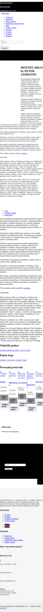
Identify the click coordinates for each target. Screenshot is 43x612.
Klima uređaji (11, 21)
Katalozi (9, 30)
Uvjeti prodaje (10, 521)
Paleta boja (8, 215)
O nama (8, 32)
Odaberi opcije (5, 405)
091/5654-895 (5, 7)
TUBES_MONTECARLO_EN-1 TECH (15, 350)
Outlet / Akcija (11, 28)
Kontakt (9, 34)
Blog (7, 26)
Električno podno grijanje (15, 24)
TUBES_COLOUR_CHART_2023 (13, 360)
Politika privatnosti (11, 519)
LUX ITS (3, 608)
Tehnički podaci (10, 213)
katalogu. (25, 153)
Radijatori (9, 19)
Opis (6, 211)
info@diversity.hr (6, 3)
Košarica (9, 36)
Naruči (4, 48)
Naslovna (9, 17)
